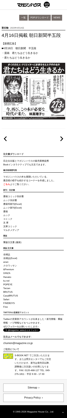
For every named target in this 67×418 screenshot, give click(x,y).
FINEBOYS (9, 303)
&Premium (8, 269)
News (57, 17)
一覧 (23, 17)
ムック (6, 215)
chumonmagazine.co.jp (18, 343)
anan (5, 262)
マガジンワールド (33, 5)
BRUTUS (8, 292)
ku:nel (6, 280)
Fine (5, 307)
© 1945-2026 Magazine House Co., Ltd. (33, 411)
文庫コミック (10, 226)
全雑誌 (6, 254)
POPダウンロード (39, 17)
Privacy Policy (32, 397)
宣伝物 (5, 28)
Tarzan (6, 288)
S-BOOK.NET (22, 355)
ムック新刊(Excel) (12, 207)
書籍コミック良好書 (13, 196)
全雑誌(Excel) (10, 258)
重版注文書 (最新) (12, 242)
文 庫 (5, 222)
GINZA (6, 273)
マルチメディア (11, 230)
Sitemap (32, 387)
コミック (7, 219)
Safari (6, 299)
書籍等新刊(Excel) (12, 204)
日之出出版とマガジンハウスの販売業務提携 (26, 161)
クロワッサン (10, 265)
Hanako (7, 277)
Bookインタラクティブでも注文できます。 (25, 164)
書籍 (5, 211)
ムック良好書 (10, 200)
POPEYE (7, 284)
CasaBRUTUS (10, 295)
